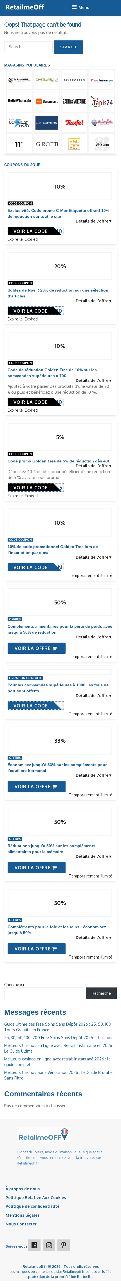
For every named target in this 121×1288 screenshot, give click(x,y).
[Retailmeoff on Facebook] (34, 1245)
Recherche (101, 993)
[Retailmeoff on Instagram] (49, 1245)
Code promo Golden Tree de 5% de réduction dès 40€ (59, 461)
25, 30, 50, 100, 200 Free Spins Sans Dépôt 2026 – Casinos (58, 1037)
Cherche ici (14, 984)
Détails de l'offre (92, 221)
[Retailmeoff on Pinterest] (63, 1245)
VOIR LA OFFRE (33, 648)
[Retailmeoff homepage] (25, 7)
